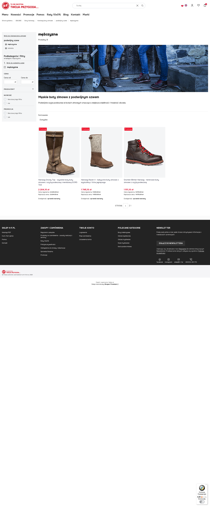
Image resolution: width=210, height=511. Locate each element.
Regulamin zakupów (48, 232)
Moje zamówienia (85, 236)
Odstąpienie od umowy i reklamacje (53, 248)
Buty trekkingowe (124, 232)
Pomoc (40, 14)
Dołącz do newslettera (171, 243)
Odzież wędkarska (124, 236)
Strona (118, 206)
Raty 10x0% (54, 14)
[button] (142, 6)
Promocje (28, 14)
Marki (86, 14)
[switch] (202, 501)
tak (9, 117)
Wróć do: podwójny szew (15, 63)
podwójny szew (61, 21)
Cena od (7, 78)
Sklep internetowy (104, 284)
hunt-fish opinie (7, 236)
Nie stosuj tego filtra (15, 99)
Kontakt (75, 14)
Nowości (16, 14)
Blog (66, 14)
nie (9, 103)
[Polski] (182, 5)
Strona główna (7, 21)
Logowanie (83, 232)
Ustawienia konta (85, 239)
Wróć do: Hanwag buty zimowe (15, 36)
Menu (5, 14)
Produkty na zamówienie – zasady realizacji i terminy (56, 236)
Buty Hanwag (29, 21)
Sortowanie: (43, 115)
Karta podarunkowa (125, 247)
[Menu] (206, 485)
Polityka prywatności (48, 244)
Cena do (24, 78)
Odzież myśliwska (124, 239)
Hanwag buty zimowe (45, 21)
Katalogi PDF (6, 232)
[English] (186, 5)
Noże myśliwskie (123, 243)
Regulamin (182, 249)
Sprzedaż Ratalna (47, 252)
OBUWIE (18, 21)
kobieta (10, 48)
